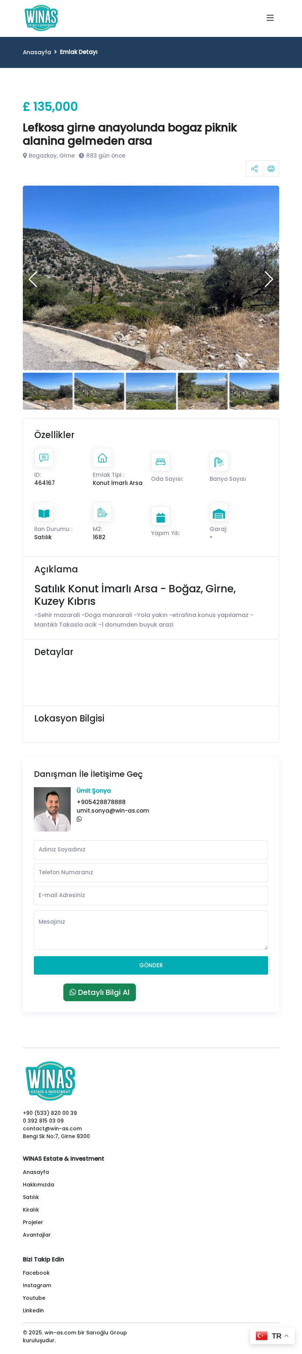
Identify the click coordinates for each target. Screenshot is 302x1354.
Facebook (36, 1272)
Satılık (31, 1197)
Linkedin (33, 1310)
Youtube (34, 1297)
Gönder (151, 965)
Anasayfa (37, 52)
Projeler (33, 1222)
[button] (33, 279)
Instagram (37, 1285)
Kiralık (31, 1209)
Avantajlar (37, 1234)
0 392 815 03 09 (43, 1120)
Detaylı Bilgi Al (103, 992)
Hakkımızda (38, 1184)
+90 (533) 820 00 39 (50, 1113)
